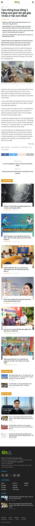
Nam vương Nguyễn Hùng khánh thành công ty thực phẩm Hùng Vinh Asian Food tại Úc (21, 418)
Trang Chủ (3, 517)
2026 (2, 483)
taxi (30, 147)
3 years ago (12, 387)
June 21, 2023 (15, 19)
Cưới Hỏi (3, 487)
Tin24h (6, 7)
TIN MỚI (5, 204)
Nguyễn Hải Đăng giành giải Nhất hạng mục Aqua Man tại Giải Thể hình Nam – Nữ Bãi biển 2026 (21, 435)
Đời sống (6, 234)
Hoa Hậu (15, 485)
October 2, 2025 (15, 273)
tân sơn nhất (24, 147)
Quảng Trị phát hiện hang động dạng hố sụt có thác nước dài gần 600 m (16, 23)
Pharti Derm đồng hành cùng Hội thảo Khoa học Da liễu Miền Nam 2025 (17, 300)
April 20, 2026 (15, 210)
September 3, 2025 (16, 333)
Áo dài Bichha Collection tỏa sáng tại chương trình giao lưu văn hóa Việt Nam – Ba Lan (21, 427)
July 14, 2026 (6, 412)
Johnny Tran (6, 19)
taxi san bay (5, 149)
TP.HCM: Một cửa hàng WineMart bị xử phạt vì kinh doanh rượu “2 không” (20, 384)
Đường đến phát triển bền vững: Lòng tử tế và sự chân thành (16, 409)
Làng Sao (15, 487)
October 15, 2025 (16, 241)
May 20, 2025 (15, 364)
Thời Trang (16, 489)
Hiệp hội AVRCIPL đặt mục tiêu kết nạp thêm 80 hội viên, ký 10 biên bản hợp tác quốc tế (17, 31)
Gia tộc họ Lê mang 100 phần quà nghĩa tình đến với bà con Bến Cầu (17, 330)
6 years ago (12, 380)
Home (2, 7)
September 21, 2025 (16, 303)
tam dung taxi (15, 147)
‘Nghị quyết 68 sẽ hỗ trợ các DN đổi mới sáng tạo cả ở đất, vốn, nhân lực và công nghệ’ (16, 360)
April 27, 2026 (13, 430)
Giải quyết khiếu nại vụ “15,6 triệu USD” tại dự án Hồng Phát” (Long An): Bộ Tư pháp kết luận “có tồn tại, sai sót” (21, 376)
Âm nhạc (3, 485)
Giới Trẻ (15, 483)
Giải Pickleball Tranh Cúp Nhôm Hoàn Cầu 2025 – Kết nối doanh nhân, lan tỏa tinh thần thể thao (17, 27)
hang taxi (7, 147)
